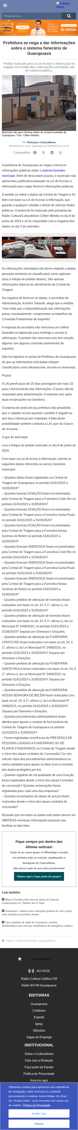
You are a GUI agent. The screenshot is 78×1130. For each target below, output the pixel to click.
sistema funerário (26, 940)
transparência (47, 940)
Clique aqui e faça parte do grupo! (39, 876)
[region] (39, 1106)
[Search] (69, 16)
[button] (5, 5)
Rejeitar (39, 1123)
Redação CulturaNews (41, 142)
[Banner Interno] (39, 247)
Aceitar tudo (39, 1113)
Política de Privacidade (36, 1105)
